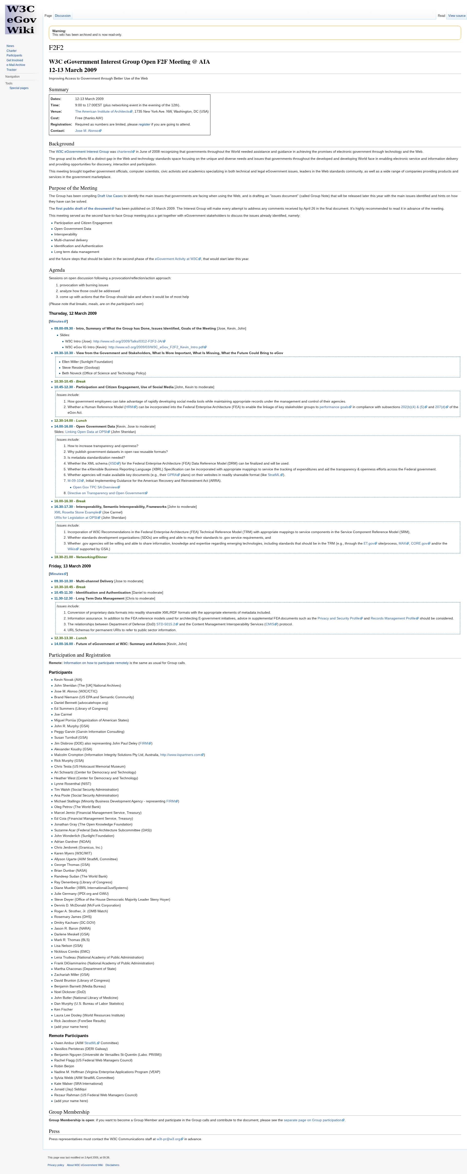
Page (48, 16)
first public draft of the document (83, 208)
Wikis (72, 549)
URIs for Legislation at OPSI (75, 518)
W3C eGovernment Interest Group (82, 151)
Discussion (63, 16)
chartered (124, 151)
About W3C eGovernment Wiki (85, 1165)
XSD (113, 463)
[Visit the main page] (21, 19)
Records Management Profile (393, 618)
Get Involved (15, 60)
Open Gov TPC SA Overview (95, 487)
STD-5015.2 (165, 624)
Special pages (18, 88)
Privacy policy (56, 1165)
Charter (12, 51)
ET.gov (369, 543)
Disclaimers (112, 1165)
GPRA (172, 475)
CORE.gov (419, 543)
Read (441, 16)
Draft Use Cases (110, 196)
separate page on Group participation (312, 1120)
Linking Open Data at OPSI (86, 432)
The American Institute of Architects (102, 111)
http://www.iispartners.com (180, 755)
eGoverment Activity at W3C (176, 259)
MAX (402, 543)
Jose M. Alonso (87, 131)
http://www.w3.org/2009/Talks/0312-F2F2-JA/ (127, 341)
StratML (274, 475)
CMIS (270, 624)
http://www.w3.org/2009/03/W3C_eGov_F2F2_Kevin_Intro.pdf (156, 347)
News (10, 46)
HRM (129, 407)
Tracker (12, 70)
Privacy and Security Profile (339, 618)
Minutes (56, 321)
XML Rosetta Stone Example (76, 512)
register (144, 124)
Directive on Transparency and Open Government (106, 493)
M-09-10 (74, 481)
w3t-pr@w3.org (168, 1139)
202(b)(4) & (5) (412, 407)
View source (457, 16)
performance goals (334, 407)
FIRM (144, 743)
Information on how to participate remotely (96, 663)
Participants (14, 55)
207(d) (440, 407)
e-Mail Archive (16, 65)
